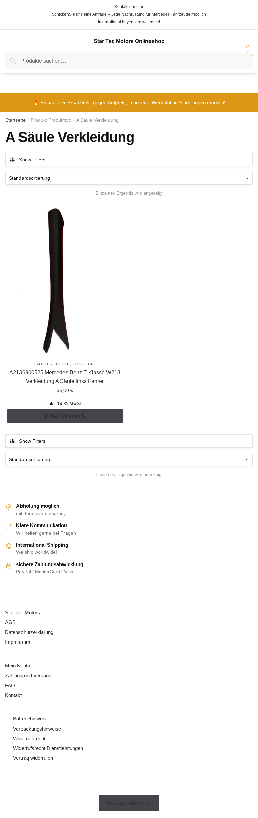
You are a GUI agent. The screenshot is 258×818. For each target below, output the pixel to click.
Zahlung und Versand (28, 675)
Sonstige (83, 364)
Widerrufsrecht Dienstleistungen (48, 748)
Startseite (15, 120)
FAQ (10, 685)
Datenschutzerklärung (29, 632)
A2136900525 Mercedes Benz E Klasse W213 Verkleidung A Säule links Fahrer (64, 376)
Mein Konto (17, 665)
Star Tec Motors (22, 612)
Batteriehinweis (29, 719)
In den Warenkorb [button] (65, 416)
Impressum (17, 642)
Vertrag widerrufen (33, 758)
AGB (10, 622)
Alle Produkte (53, 364)
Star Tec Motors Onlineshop (129, 41)
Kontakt (13, 695)
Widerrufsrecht (29, 738)
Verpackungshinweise (37, 729)
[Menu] (9, 41)
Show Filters (32, 159)
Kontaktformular (129, 6)
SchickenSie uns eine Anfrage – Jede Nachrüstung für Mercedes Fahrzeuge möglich (129, 14)
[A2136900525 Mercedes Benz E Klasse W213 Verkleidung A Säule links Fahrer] (65, 281)
